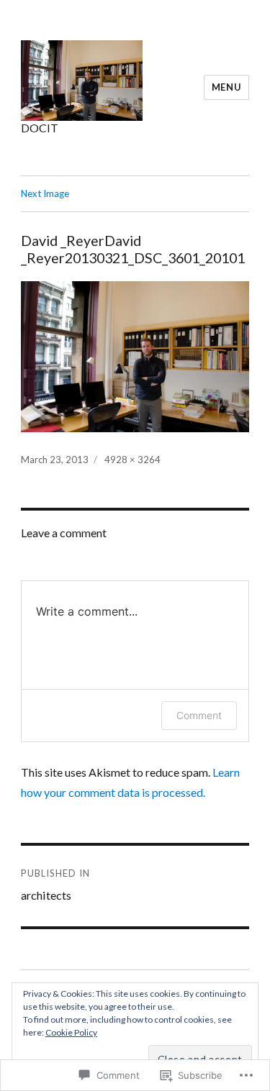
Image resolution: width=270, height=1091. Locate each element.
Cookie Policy (71, 1032)
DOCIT (39, 127)
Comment (199, 715)
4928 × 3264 (132, 459)
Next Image (45, 193)
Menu (226, 87)
